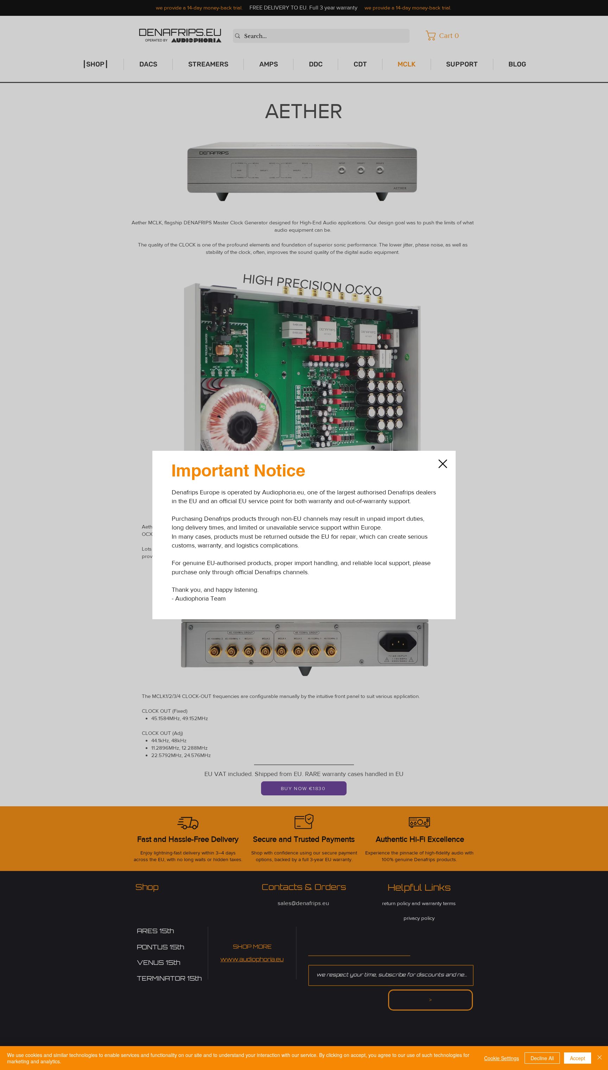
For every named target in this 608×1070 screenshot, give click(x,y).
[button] (442, 464)
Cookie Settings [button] (501, 1058)
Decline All (542, 1058)
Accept (577, 1058)
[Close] (599, 1058)
